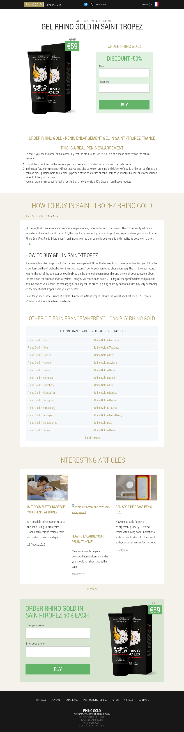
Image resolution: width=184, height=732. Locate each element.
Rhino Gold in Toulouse (106, 347)
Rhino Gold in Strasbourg (41, 408)
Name (102, 66)
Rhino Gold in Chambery (41, 385)
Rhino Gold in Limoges (40, 415)
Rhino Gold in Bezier (105, 430)
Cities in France (92, 438)
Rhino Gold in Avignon (106, 362)
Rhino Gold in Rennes (106, 400)
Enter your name (35, 625)
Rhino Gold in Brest (104, 377)
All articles (92, 589)
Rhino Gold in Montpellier (41, 392)
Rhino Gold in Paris (38, 340)
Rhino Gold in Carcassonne (42, 422)
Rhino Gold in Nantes (105, 392)
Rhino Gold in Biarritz (105, 370)
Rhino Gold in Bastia (39, 370)
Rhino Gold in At (103, 422)
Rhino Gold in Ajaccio (39, 362)
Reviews (56, 699)
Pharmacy (40, 699)
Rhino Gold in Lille (103, 385)
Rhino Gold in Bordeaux (40, 377)
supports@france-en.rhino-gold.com (92, 714)
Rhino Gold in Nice (38, 347)
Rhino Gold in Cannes (39, 355)
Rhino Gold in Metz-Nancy (108, 415)
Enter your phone (35, 643)
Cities (115, 699)
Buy (124, 104)
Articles (128, 699)
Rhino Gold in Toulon (105, 408)
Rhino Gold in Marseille (106, 340)
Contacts (144, 699)
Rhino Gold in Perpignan (41, 400)
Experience (72, 699)
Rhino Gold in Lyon (104, 355)
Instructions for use (95, 699)
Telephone (104, 82)
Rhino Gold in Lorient (39, 430)
